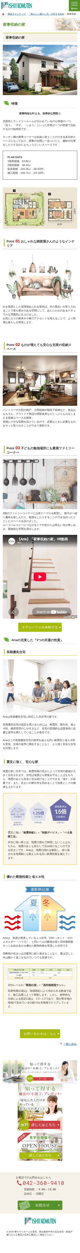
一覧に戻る (70, 1043)
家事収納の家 (15, 37)
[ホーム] (3, 14)
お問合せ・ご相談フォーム (40, 1205)
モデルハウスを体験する (40, 627)
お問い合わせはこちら (40, 1033)
